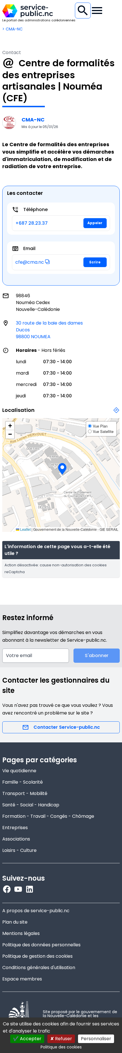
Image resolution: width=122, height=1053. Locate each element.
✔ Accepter (27, 1038)
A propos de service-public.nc (36, 910)
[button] (47, 261)
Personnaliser (96, 1038)
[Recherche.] (83, 10)
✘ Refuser (61, 1038)
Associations (16, 839)
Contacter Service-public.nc (66, 727)
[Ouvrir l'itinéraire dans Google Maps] (116, 413)
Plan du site (15, 922)
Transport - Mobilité (24, 793)
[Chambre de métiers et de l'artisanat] (9, 122)
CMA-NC (33, 119)
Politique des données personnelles (41, 944)
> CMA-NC (12, 29)
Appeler (94, 222)
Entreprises (15, 827)
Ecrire (94, 262)
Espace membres (22, 979)
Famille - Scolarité (22, 782)
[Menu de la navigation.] (97, 10)
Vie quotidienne (19, 770)
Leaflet (25, 529)
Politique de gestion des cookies (37, 956)
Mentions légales (21, 933)
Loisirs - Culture (19, 850)
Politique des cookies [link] (61, 1047)
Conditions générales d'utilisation (38, 967)
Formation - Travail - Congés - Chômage (48, 816)
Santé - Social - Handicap (30, 805)
